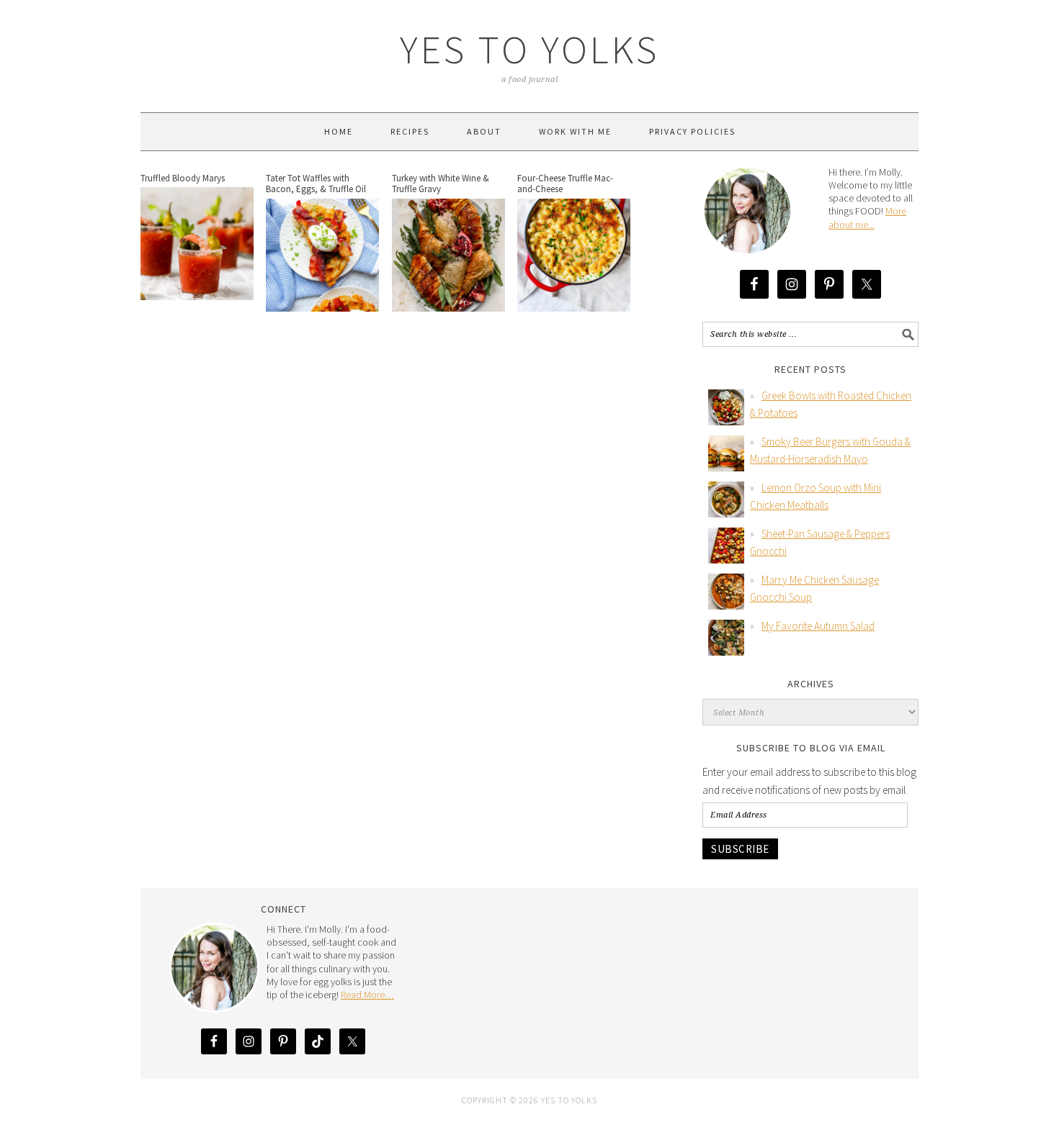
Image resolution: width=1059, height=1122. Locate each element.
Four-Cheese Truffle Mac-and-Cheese (565, 184)
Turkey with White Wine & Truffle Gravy (440, 184)
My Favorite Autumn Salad (818, 626)
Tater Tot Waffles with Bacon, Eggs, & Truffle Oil (316, 184)
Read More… (367, 994)
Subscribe (740, 849)
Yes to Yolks (529, 49)
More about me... (867, 217)
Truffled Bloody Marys (182, 178)
